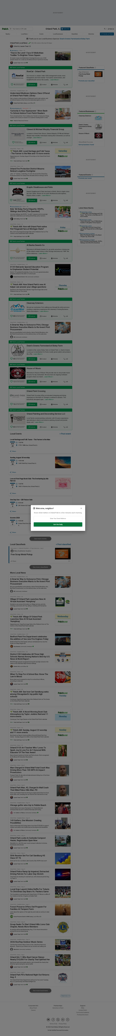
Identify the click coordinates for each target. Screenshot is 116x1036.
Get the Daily (58, 524)
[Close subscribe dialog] (81, 508)
